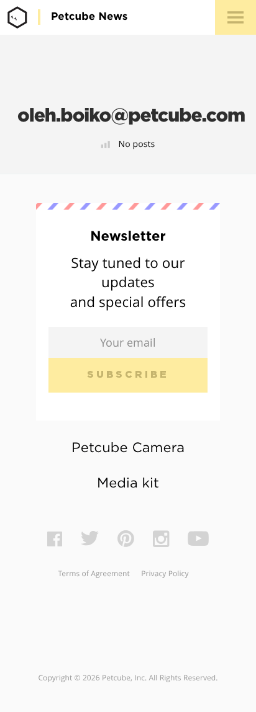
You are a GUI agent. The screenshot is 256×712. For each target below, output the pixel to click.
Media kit (128, 484)
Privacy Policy (164, 574)
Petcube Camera (128, 448)
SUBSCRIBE (128, 375)
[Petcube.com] (17, 16)
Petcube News (89, 17)
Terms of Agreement (93, 574)
